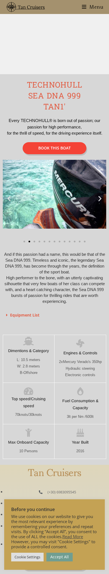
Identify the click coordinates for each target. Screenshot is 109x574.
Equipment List (24, 315)
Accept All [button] (59, 556)
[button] (9, 198)
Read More (72, 536)
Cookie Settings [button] (27, 556)
